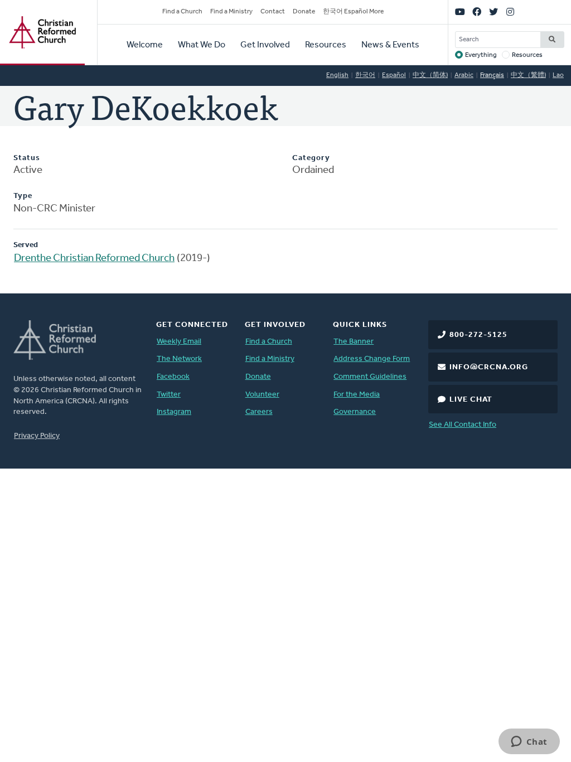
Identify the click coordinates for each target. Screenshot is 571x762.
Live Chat (470, 400)
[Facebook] (477, 12)
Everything (481, 55)
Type (22, 196)
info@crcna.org (488, 367)
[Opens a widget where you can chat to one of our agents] (529, 742)
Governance (354, 412)
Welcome (145, 45)
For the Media (356, 394)
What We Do (201, 45)
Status (26, 158)
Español (394, 75)
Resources (325, 45)
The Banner (353, 341)
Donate (304, 11)
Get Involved (265, 45)
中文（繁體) (528, 75)
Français (492, 75)
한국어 (365, 75)
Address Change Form (371, 359)
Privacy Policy (37, 436)
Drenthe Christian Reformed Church (94, 258)
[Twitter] (493, 12)
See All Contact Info (462, 425)
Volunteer (262, 394)
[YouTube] (460, 12)
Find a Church (182, 11)
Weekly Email (179, 341)
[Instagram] (510, 12)
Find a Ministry (231, 11)
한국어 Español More (353, 11)
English (337, 75)
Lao (558, 75)
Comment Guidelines (370, 377)
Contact (272, 11)
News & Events (390, 45)
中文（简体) (430, 75)
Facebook (173, 377)
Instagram (174, 412)
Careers (259, 412)
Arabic (463, 75)
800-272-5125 (478, 335)
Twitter (169, 394)
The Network (179, 359)
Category (311, 158)
